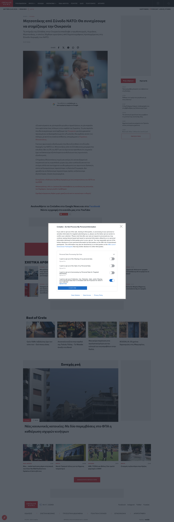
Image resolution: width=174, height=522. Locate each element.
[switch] (112, 258)
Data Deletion (75, 295)
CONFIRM (72, 288)
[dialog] (87, 261)
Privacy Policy (98, 295)
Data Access (87, 295)
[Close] (122, 227)
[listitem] (87, 254)
